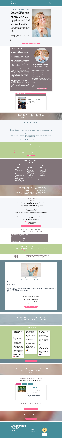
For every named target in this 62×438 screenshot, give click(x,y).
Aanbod (22, 3)
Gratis (26, 3)
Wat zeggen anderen (44, 3)
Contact (40, 3)
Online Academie (50, 3)
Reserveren (30, 3)
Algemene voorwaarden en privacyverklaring (34, 427)
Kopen (34, 3)
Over (37, 3)
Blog (47, 3)
